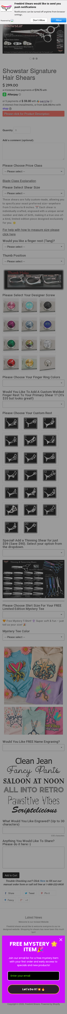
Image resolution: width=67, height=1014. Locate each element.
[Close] (61, 940)
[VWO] (14, 20)
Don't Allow (39, 20)
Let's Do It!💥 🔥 (33, 989)
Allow (59, 20)
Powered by (6, 20)
